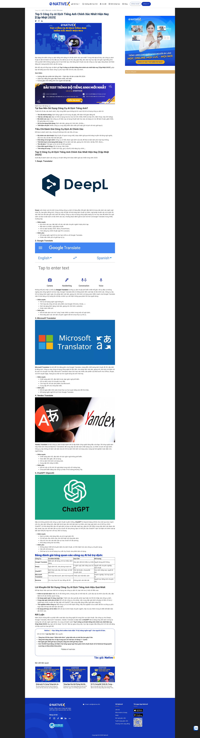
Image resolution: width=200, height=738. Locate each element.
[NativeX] (59, 3)
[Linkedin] (42, 21)
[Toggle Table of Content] (49, 106)
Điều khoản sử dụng (121, 712)
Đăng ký (146, 4)
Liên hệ (117, 709)
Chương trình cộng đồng (122, 723)
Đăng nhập (135, 4)
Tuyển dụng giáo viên (121, 721)
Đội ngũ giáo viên (120, 718)
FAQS (116, 715)
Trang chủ (37, 10)
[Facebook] (39, 21)
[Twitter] (36, 21)
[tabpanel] (47, 678)
